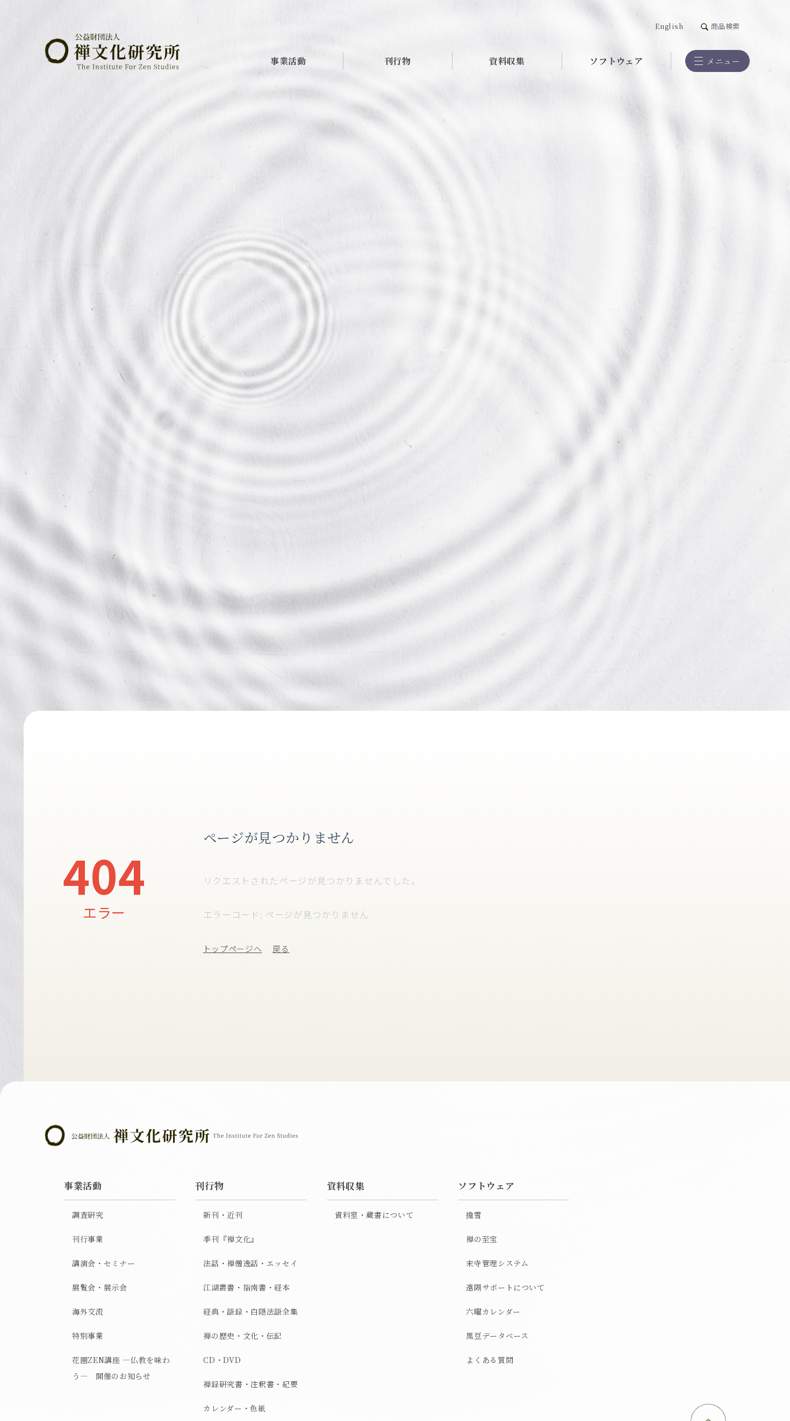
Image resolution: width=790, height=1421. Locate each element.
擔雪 (474, 1214)
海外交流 (88, 1311)
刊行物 (397, 61)
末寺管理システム (497, 1263)
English (669, 26)
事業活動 (288, 61)
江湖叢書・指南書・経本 (246, 1287)
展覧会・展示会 (99, 1287)
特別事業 (88, 1335)
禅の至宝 (482, 1239)
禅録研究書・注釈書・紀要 (250, 1384)
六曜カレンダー (493, 1311)
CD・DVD (222, 1359)
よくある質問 (489, 1359)
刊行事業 (88, 1239)
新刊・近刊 (222, 1214)
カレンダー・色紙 (234, 1408)
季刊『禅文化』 (230, 1239)
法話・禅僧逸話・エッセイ (250, 1263)
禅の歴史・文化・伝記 (242, 1335)
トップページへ (232, 948)
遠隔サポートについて (505, 1287)
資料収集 (507, 61)
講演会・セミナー (103, 1263)
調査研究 (88, 1214)
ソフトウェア (616, 61)
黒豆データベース (497, 1335)
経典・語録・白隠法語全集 (250, 1311)
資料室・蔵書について (374, 1214)
